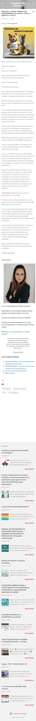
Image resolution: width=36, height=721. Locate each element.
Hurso (4, 392)
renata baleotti (13, 392)
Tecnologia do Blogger (19, 713)
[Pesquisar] (33, 4)
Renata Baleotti (12, 23)
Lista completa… (10, 373)
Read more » (29, 469)
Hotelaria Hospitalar (19, 389)
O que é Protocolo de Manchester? (15, 507)
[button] (33, 11)
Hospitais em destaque (18, 4)
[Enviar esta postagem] (3, 385)
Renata (4, 306)
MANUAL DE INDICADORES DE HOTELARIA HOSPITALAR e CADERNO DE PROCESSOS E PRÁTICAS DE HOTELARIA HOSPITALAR (13, 533)
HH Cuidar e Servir (9, 193)
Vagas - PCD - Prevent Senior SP (14, 664)
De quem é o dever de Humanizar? (16, 371)
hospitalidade (6, 389)
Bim (23, 717)
